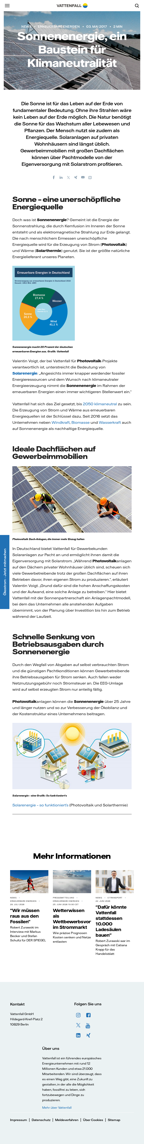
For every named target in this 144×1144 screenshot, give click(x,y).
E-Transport (115, 898)
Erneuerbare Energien (59, 26)
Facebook (88, 1015)
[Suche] (138, 5)
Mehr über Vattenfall (57, 1107)
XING (88, 1035)
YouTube (88, 1025)
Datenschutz (41, 1120)
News (26, 26)
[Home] (72, 5)
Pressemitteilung (63, 898)
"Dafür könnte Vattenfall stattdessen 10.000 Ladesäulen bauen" (111, 921)
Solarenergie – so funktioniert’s (40, 805)
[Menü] (7, 5)
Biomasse (80, 422)
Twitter (78, 1025)
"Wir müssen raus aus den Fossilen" (24, 916)
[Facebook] (54, 177)
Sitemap (114, 1120)
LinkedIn (78, 1035)
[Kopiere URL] (90, 177)
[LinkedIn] (61, 177)
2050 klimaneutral (100, 404)
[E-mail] (83, 177)
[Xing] (76, 177)
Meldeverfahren (66, 1120)
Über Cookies (93, 1120)
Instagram (78, 1015)
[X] (68, 177)
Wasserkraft (110, 422)
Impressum (18, 1120)
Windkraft (61, 422)
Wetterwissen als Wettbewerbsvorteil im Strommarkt (75, 919)
